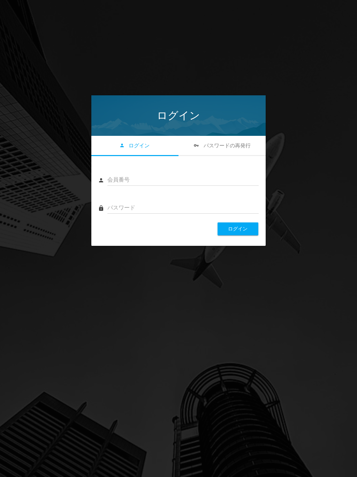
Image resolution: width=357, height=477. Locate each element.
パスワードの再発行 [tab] (226, 145)
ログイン (238, 229)
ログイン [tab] (138, 145)
